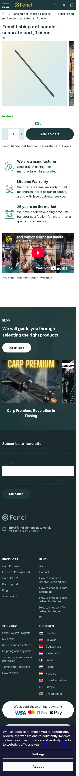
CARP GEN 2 (10, 578)
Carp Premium (11, 566)
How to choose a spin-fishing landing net (53, 599)
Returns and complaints (17, 645)
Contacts (44, 572)
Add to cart (49, 134)
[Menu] (5, 5)
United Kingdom (56, 680)
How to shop (10, 673)
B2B (41, 617)
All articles (16, 347)
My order (8, 638)
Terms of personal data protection (17, 658)
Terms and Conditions (16, 666)
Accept (38, 766)
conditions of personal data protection (41, 484)
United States (54, 693)
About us (44, 566)
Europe (50, 687)
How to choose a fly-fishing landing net (52, 609)
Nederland (52, 653)
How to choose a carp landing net (53, 589)
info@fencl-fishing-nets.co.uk (29, 527)
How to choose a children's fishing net (52, 579)
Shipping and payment (16, 651)
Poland (50, 666)
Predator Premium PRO (16, 572)
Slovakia (51, 639)
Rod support (10, 584)
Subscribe (16, 494)
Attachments (10, 596)
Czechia (51, 633)
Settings (38, 754)
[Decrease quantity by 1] (5, 134)
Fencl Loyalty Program (16, 633)
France (50, 660)
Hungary (51, 673)
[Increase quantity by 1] (21, 134)
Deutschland (53, 646)
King (5, 590)
